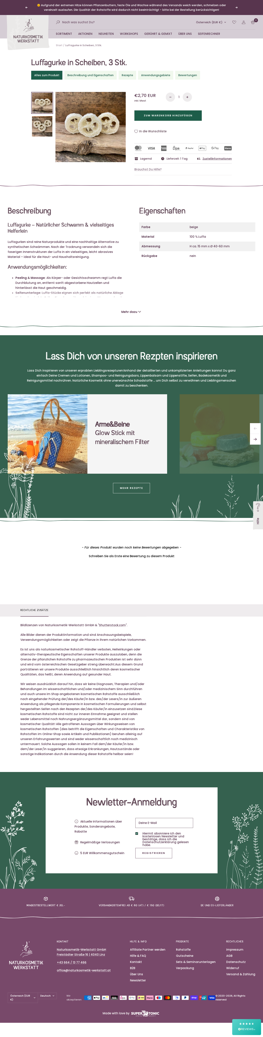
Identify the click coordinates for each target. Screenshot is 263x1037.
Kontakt (136, 962)
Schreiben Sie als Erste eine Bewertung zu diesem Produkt (131, 556)
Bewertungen (187, 75)
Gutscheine (184, 956)
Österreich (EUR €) (209, 22)
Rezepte (127, 75)
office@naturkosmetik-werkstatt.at (84, 970)
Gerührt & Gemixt (158, 34)
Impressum (234, 950)
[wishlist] (234, 22)
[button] (131, 555)
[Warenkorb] (252, 22)
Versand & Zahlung (240, 974)
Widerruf (232, 968)
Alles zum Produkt (46, 75)
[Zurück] (255, 428)
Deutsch (45, 996)
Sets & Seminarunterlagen (196, 962)
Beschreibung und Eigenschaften (90, 75)
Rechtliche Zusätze (34, 610)
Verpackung (185, 968)
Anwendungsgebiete (155, 75)
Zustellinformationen (217, 159)
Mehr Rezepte (131, 488)
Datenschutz (236, 962)
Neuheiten (106, 34)
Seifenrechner (209, 34)
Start (59, 45)
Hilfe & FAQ (138, 956)
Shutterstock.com (112, 625)
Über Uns (185, 34)
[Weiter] (255, 439)
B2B (132, 968)
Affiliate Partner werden (147, 950)
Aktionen (85, 34)
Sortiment (64, 34)
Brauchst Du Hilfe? (148, 169)
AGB (229, 956)
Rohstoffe (183, 950)
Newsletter (138, 980)
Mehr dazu (129, 312)
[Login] (243, 22)
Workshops (129, 34)
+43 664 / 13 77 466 (71, 962)
